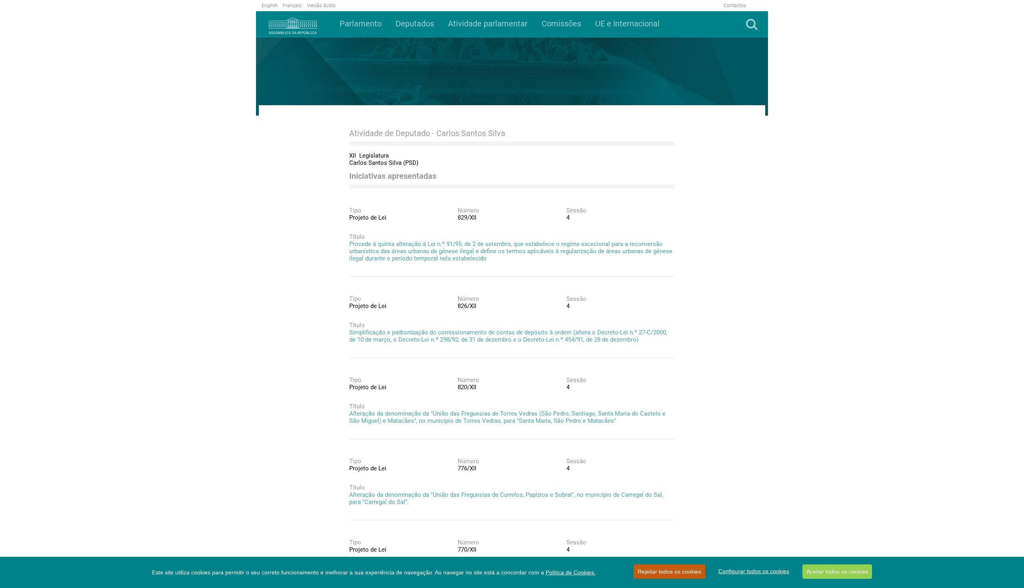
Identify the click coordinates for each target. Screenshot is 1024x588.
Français (292, 5)
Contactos (735, 5)
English (270, 5)
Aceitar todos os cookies (837, 571)
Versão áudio (321, 5)
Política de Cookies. (571, 572)
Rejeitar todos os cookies (669, 571)
